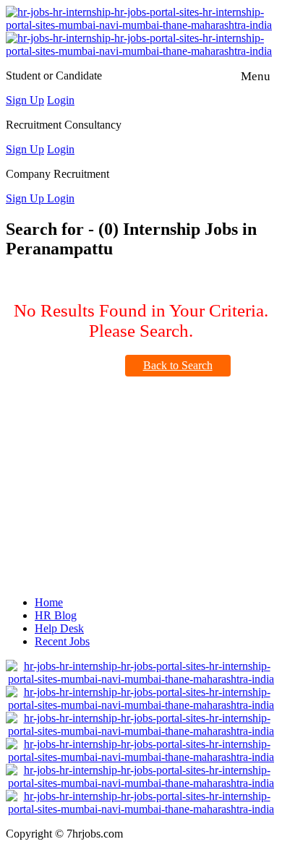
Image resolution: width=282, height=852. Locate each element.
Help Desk (59, 628)
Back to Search (178, 365)
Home (49, 602)
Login (60, 100)
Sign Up (25, 100)
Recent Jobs (62, 641)
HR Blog (56, 615)
